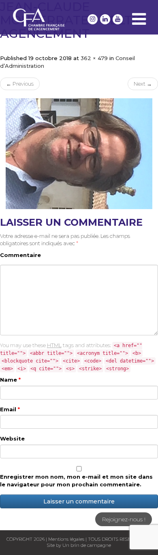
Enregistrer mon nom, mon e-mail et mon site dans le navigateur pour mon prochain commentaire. (76, 480)
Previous (20, 83)
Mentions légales (66, 539)
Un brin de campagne (86, 545)
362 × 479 (94, 58)
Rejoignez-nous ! (123, 519)
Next (143, 83)
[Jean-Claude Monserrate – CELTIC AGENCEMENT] (79, 153)
